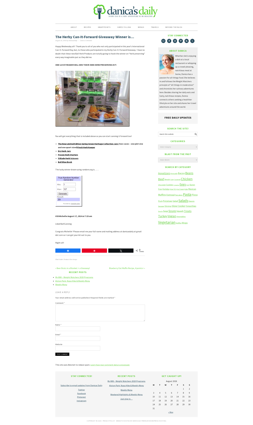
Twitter (81, 389)
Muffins (162, 194)
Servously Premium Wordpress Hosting (149, 421)
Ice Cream (180, 189)
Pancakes (179, 195)
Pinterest (81, 397)
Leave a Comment (86, 40)
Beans (189, 173)
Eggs (183, 184)
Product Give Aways (70, 259)
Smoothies (191, 206)
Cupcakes (176, 185)
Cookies (169, 184)
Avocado (174, 173)
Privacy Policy (109, 421)
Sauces (191, 201)
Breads (167, 179)
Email (58, 334)
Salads (183, 200)
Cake (172, 179)
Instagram (81, 400)
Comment (60, 303)
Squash (180, 211)
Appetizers (164, 173)
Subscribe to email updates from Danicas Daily (81, 385)
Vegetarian (167, 222)
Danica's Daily (126, 10)
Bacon (181, 173)
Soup (165, 211)
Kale (186, 189)
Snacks (160, 211)
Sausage (161, 206)
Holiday (166, 189)
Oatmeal (170, 194)
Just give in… (126, 399)
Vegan (172, 216)
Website (58, 344)
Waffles (178, 223)
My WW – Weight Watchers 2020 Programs (74, 277)
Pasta (187, 194)
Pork (160, 201)
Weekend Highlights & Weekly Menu (126, 394)
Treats (187, 211)
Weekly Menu (61, 284)
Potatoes (167, 201)
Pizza (195, 194)
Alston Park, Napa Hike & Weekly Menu (72, 281)
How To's (173, 189)
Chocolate (162, 185)
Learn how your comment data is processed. (110, 364)
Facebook (81, 393)
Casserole (177, 179)
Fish (187, 185)
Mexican (192, 189)
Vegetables (181, 216)
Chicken (187, 179)
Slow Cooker (179, 206)
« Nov (170, 412)
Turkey (162, 216)
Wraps (185, 222)
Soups (172, 211)
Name (58, 325)
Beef (161, 179)
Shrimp (167, 206)
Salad (175, 201)
